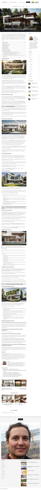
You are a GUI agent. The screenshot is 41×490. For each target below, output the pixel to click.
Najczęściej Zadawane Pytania (7, 51)
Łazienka (3, 472)
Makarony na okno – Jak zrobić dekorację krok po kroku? (10, 369)
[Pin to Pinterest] (1, 246)
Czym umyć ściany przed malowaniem (35, 98)
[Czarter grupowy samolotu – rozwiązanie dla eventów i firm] (24, 467)
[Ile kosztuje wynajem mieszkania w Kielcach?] (24, 480)
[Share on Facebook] (1, 242)
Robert (18, 30)
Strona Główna (15, 6)
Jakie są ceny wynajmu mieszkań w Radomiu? (33, 483)
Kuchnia (34, 66)
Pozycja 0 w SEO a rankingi (30, 470)
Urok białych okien (5, 43)
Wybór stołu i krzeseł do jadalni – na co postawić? (35, 91)
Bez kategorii (3, 474)
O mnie (27, 6)
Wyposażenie (34, 76)
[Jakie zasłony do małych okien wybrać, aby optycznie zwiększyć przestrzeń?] (8, 399)
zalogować (5, 412)
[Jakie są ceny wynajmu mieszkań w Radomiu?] (24, 484)
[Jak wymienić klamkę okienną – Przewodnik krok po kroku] (20, 399)
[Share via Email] (1, 248)
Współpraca (28, 2)
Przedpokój (34, 69)
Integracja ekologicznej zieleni (6, 50)
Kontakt (23, 6)
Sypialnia (34, 73)
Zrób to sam (34, 78)
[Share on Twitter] (1, 244)
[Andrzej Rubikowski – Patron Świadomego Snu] (24, 476)
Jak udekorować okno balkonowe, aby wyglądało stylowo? (11, 372)
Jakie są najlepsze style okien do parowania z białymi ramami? (11, 54)
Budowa (34, 55)
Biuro (34, 62)
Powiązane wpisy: (6, 56)
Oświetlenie (34, 59)
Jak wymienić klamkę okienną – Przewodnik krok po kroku (20, 404)
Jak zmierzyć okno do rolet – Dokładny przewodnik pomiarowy (35, 95)
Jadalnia (34, 64)
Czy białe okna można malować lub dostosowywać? (10, 53)
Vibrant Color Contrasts (6, 47)
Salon (34, 71)
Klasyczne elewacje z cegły (6, 44)
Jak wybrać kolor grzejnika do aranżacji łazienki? (35, 87)
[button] (8, 2)
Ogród (34, 57)
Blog (19, 6)
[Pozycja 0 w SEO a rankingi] (24, 472)
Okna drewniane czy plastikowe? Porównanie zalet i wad (10, 376)
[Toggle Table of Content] (24, 42)
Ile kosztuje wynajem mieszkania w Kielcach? (15, 2)
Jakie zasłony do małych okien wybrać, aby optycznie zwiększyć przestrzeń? (7, 404)
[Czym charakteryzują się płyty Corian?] (24, 463)
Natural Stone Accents (5, 48)
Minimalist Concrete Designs (6, 49)
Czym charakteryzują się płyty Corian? (32, 462)
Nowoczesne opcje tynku (6, 45)
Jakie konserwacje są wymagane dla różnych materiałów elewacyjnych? (12, 52)
